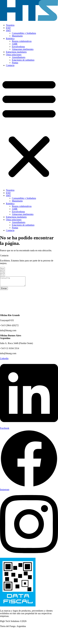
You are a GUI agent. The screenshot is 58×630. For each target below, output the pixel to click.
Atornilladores (18, 57)
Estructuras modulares (16, 52)
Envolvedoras (18, 46)
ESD (8, 28)
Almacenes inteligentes (22, 49)
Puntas (15, 62)
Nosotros (10, 25)
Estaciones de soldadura (23, 60)
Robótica (10, 38)
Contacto (10, 65)
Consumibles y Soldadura (24, 33)
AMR (14, 44)
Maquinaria (17, 36)
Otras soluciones (13, 54)
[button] (29, 127)
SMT (8, 30)
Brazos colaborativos (22, 41)
